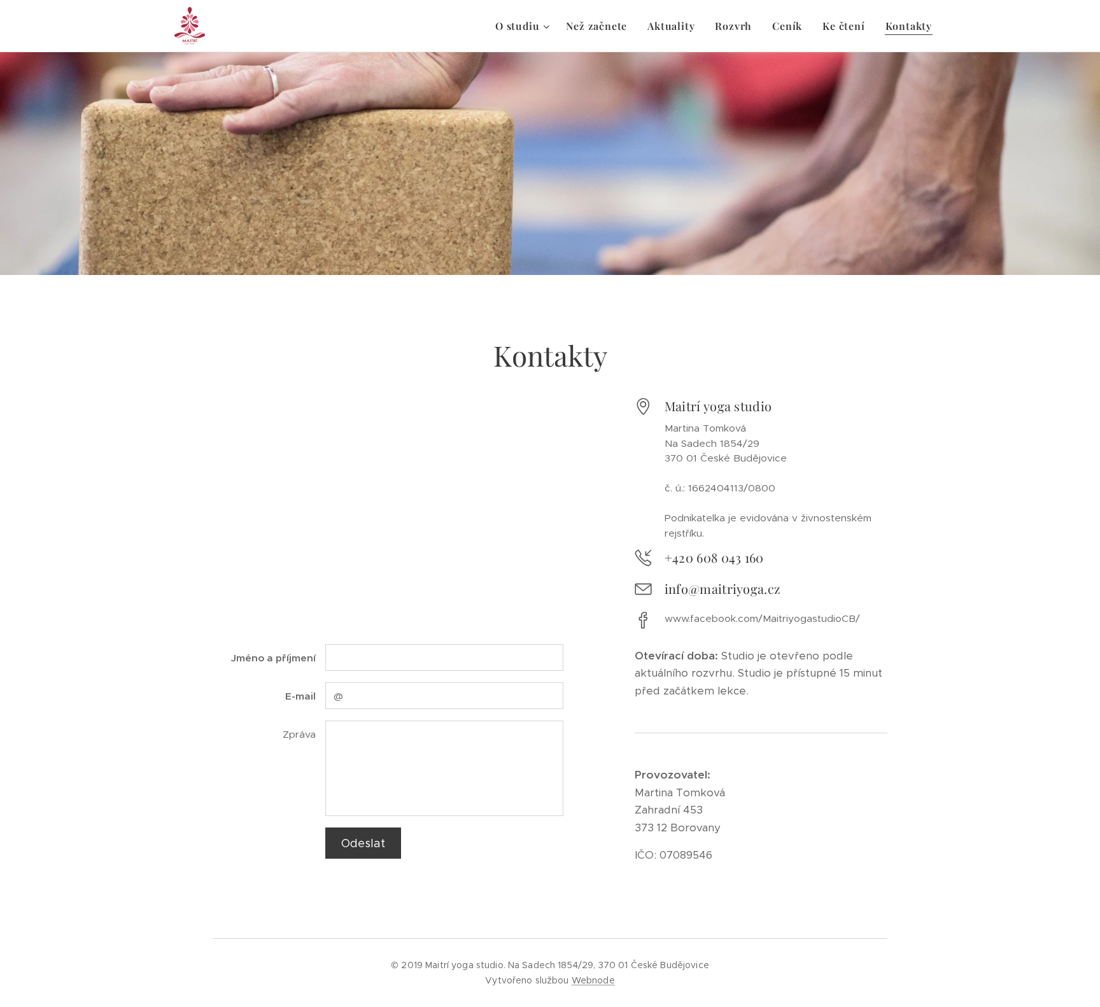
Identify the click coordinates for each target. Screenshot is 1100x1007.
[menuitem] (524, 26)
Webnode (593, 980)
